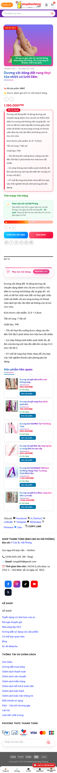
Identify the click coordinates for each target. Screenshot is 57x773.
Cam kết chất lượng (12, 715)
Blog (4, 641)
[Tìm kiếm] (52, 13)
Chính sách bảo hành (13, 691)
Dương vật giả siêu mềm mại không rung (33, 380)
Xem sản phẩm (27, 394)
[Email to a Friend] (21, 242)
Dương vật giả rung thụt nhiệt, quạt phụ (34, 403)
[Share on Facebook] (11, 242)
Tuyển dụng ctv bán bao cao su (18, 617)
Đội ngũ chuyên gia (12, 622)
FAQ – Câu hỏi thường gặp (16, 705)
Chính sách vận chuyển (14, 676)
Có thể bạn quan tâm (13, 636)
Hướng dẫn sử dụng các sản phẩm (20, 631)
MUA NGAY (41, 235)
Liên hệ (6, 710)
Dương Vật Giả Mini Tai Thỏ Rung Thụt (35, 425)
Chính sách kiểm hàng (13, 681)
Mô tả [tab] (7, 259)
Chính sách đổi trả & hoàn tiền (18, 686)
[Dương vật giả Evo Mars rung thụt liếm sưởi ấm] (11, 497)
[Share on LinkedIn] (31, 242)
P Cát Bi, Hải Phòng (21, 542)
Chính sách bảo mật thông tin (17, 695)
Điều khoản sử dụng (12, 700)
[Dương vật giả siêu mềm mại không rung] (11, 383)
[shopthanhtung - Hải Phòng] (28, 5)
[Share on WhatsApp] (6, 242)
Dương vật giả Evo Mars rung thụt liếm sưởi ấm (36, 494)
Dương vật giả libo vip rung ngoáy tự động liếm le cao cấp (36, 447)
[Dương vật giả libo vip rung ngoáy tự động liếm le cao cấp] (11, 450)
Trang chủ (9, 68)
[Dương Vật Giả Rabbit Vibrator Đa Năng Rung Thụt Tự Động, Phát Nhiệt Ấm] (11, 472)
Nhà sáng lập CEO (11, 627)
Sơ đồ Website (10, 646)
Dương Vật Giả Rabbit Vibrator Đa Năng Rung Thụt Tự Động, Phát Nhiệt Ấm (34, 471)
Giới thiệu (7, 662)
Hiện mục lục (41, 271)
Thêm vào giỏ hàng (16, 235)
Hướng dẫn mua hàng (13, 666)
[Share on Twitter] (16, 242)
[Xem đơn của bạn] (46, 4)
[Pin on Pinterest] (26, 242)
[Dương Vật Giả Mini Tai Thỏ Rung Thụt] (11, 428)
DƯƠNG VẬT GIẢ (26, 68)
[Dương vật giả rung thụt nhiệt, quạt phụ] (11, 406)
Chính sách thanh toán (14, 671)
